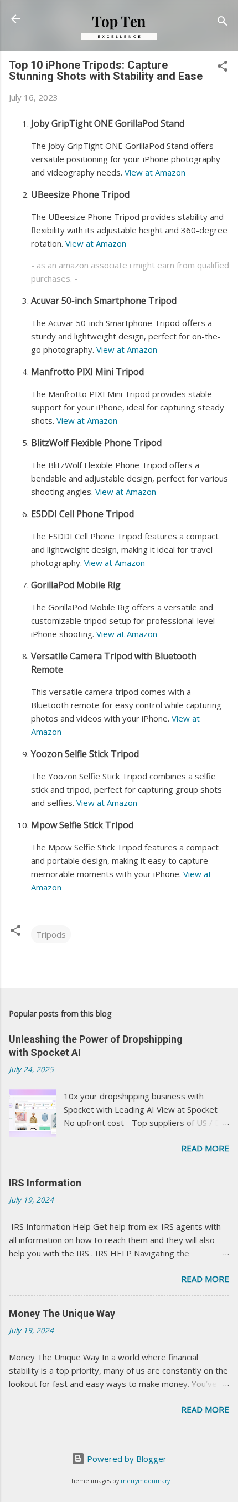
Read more (205, 1148)
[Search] (222, 22)
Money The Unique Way (62, 1313)
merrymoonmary (145, 1481)
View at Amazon (155, 172)
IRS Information (45, 1183)
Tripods (51, 934)
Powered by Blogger (126, 1458)
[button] (222, 67)
